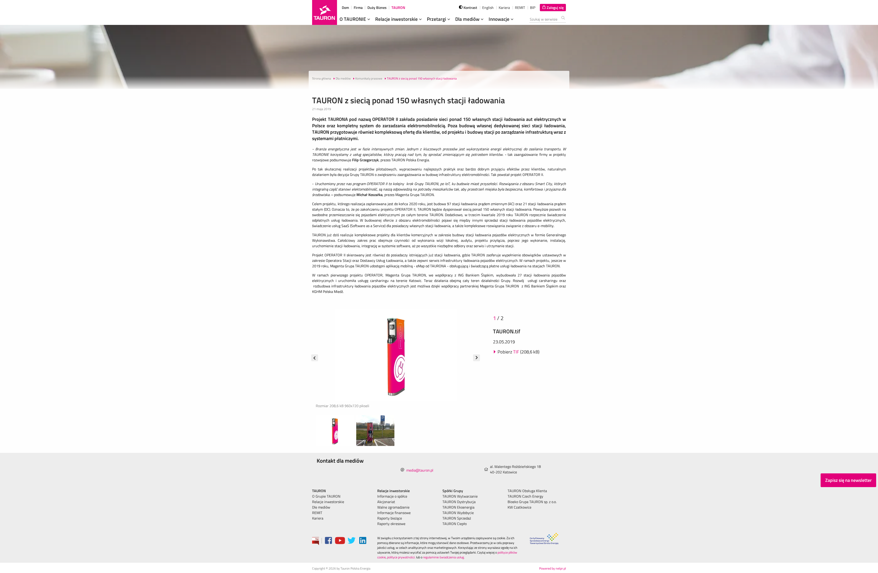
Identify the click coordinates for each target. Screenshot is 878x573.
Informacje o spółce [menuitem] (392, 496)
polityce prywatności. (401, 557)
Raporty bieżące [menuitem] (389, 518)
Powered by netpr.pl (552, 568)
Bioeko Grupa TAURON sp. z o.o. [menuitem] (532, 501)
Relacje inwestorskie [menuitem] (328, 501)
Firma (358, 7)
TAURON (398, 7)
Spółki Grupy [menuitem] (452, 490)
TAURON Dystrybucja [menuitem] (459, 501)
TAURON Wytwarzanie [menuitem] (460, 496)
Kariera (504, 7)
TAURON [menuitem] (319, 490)
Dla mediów (468, 19)
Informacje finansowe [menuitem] (394, 512)
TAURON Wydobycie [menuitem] (458, 512)
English (488, 7)
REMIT (520, 7)
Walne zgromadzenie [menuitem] (393, 507)
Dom (345, 7)
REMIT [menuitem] (317, 512)
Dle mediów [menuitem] (321, 507)
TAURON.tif (506, 331)
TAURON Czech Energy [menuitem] (525, 496)
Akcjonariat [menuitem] (386, 501)
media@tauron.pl (419, 470)
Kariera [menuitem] (317, 518)
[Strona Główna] (324, 12)
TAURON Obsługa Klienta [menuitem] (527, 490)
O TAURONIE (353, 19)
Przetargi (437, 19)
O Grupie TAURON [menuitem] (326, 496)
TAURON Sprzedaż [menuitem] (456, 518)
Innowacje (500, 19)
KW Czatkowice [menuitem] (519, 507)
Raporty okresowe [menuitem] (391, 523)
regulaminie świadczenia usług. (444, 557)
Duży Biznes (377, 7)
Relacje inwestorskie (397, 19)
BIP (532, 7)
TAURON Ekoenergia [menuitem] (458, 507)
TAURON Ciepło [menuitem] (454, 523)
